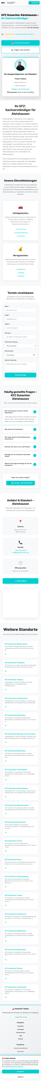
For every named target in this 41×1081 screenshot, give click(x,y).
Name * (7, 306)
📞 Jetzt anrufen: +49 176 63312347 (20, 483)
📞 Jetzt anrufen (34, 2)
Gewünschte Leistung (11, 342)
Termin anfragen (20, 375)
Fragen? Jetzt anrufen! (20, 50)
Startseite (21, 1026)
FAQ (20, 1036)
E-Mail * (7, 315)
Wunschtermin (9, 351)
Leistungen (20, 1029)
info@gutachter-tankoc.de (20, 552)
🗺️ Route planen (20, 581)
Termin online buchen (20, 43)
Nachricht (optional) (10, 360)
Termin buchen (20, 1032)
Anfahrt (20, 1039)
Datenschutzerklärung (20, 1048)
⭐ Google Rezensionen (20, 1017)
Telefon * (7, 324)
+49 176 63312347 (20, 550)
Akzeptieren (20, 1071)
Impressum (20, 1051)
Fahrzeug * (8, 333)
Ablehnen (20, 1077)
